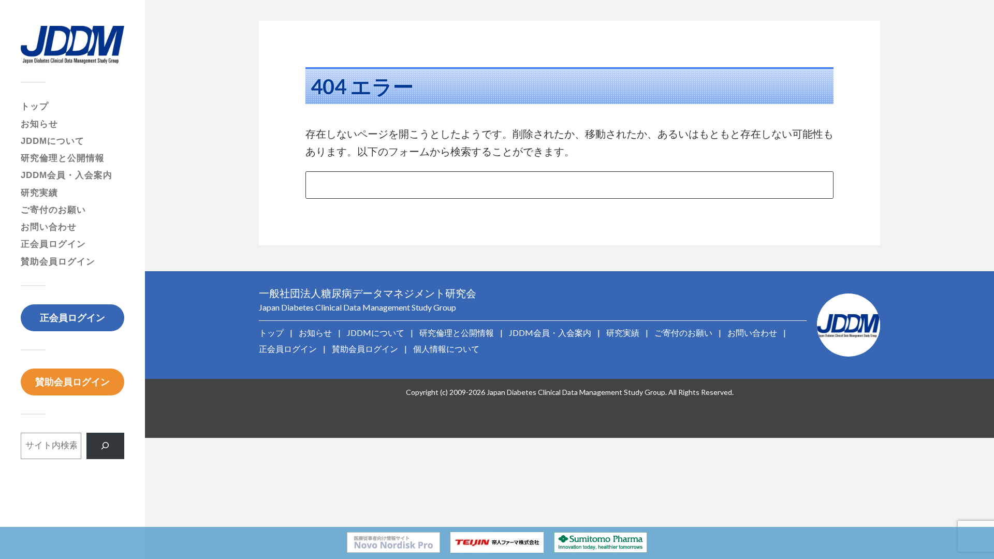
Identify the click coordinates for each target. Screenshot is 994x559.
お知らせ (39, 124)
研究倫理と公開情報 (63, 158)
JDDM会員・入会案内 (66, 175)
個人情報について (446, 349)
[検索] (105, 446)
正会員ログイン (53, 244)
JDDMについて (52, 141)
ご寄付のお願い (53, 210)
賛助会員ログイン (58, 262)
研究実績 (39, 193)
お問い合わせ (49, 227)
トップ (35, 106)
